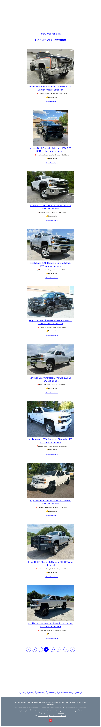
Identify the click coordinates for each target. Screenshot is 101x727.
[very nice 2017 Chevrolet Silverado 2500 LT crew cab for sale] (50, 375)
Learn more (61, 713)
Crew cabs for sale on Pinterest (57, 716)
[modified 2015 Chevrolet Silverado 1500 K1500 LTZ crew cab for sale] (50, 620)
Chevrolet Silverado (50, 40)
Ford (22, 692)
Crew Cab (51, 692)
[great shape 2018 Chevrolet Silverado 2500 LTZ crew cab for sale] (50, 260)
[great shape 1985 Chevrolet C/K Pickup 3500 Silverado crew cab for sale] (50, 83)
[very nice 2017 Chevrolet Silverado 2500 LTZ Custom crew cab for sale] (50, 317)
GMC (77, 692)
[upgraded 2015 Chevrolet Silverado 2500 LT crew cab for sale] (50, 497)
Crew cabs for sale (51, 34)
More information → (51, 101)
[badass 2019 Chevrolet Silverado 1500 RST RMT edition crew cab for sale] (50, 145)
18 (66, 649)
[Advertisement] (50, 14)
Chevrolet (40, 692)
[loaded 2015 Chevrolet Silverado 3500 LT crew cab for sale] (50, 559)
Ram (30, 692)
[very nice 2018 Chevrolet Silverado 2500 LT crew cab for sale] (50, 202)
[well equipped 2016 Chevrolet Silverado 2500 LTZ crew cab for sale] (50, 436)
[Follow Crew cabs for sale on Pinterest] (50, 721)
